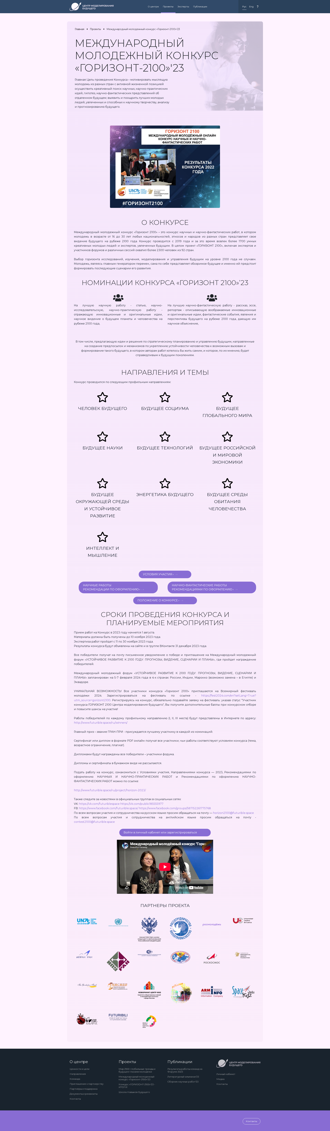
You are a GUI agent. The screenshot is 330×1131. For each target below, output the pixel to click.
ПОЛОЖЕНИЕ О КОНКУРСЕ (158, 600)
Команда (75, 1078)
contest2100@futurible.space (94, 821)
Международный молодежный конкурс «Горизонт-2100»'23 (136, 1078)
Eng (251, 6)
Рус (244, 6)
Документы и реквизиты (83, 1093)
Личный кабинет (225, 1074)
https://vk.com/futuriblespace (99, 803)
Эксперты (183, 6)
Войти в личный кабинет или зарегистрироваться (160, 832)
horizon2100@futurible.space (233, 813)
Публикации (200, 6)
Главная (79, 29)
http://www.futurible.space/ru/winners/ (100, 722)
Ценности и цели (79, 1069)
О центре (153, 6)
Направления (78, 1074)
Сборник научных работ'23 (183, 1081)
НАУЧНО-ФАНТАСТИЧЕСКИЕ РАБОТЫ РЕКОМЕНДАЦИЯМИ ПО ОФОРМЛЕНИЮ (202, 587)
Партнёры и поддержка (83, 1088)
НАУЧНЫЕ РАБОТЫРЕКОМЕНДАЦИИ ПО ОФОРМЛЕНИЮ (111, 587)
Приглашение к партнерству (86, 1083)
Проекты (168, 6)
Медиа (220, 1079)
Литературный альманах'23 (183, 1076)
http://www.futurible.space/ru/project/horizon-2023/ (110, 790)
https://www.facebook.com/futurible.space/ (108, 808)
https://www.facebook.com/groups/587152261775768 (175, 808)
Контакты (75, 1098)
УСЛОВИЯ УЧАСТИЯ (158, 574)
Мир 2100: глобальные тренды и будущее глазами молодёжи (137, 1070)
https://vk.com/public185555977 (141, 803)
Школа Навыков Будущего (134, 1092)
